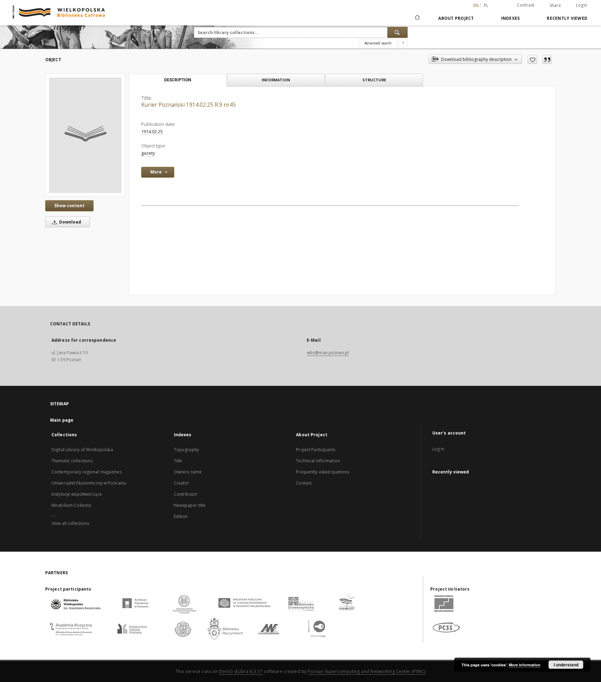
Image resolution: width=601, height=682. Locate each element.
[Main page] (417, 18)
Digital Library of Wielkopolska (82, 450)
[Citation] (547, 59)
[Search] (397, 32)
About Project (456, 18)
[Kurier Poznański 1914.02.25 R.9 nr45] (85, 135)
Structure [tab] (374, 79)
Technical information (318, 461)
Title (178, 461)
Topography (186, 450)
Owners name (188, 472)
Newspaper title (190, 505)
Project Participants (315, 450)
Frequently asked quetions (322, 472)
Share (555, 5)
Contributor (186, 494)
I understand (566, 664)
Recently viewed (567, 18)
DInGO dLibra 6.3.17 (241, 671)
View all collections (70, 523)
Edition (181, 516)
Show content (69, 206)
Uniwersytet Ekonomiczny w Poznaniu (88, 483)
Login (581, 5)
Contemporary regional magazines (86, 472)
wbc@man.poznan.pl (328, 353)
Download (69, 222)
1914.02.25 (152, 132)
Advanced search (378, 43)
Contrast (526, 5)
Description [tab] (177, 80)
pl (486, 5)
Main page (61, 420)
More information (524, 664)
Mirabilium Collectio (71, 505)
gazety (148, 153)
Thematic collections (72, 461)
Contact (304, 483)
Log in (438, 449)
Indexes (510, 18)
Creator (182, 483)
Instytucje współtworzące (76, 494)
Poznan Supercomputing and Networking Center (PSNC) (366, 671)
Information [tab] (276, 79)
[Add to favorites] (532, 59)
